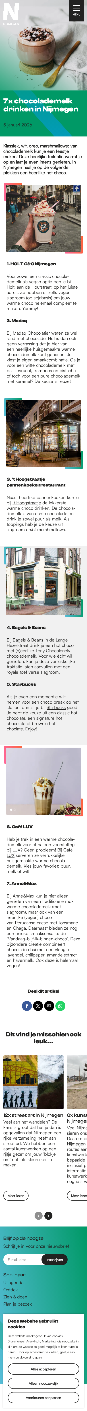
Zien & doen (15, 1297)
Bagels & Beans (28, 640)
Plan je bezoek (17, 1304)
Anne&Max (23, 896)
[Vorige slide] (39, 1216)
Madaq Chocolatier (31, 333)
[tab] (11, 810)
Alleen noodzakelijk (43, 1383)
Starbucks (56, 707)
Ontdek (10, 1289)
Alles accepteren (43, 1369)
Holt (10, 287)
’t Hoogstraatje (26, 502)
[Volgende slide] (48, 1216)
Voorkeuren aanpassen (43, 1397)
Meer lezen (16, 1197)
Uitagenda (13, 1282)
